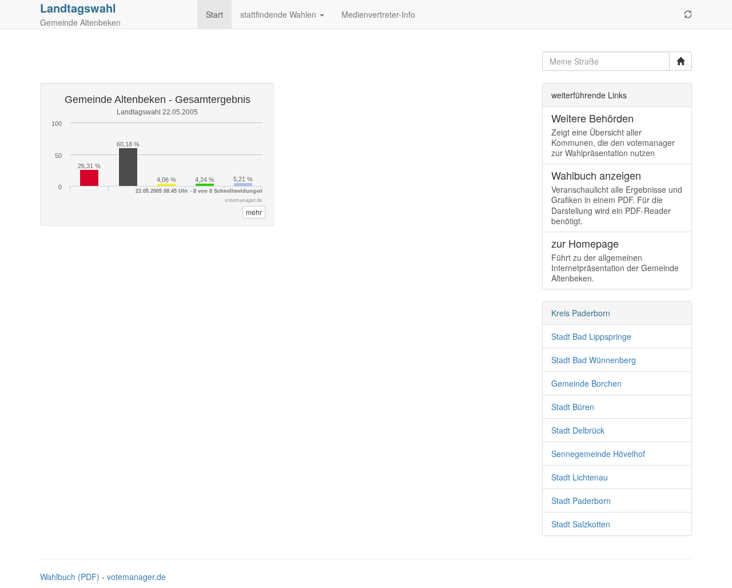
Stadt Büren (572, 406)
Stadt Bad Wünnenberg (593, 359)
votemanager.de (136, 576)
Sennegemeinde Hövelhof (598, 453)
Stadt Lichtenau (579, 477)
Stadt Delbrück (577, 430)
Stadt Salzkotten (580, 524)
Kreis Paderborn (580, 313)
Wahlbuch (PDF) (70, 576)
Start (214, 14)
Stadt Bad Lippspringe (591, 336)
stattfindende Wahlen (279, 14)
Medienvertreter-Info (378, 14)
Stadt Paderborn (581, 500)
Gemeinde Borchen (586, 383)
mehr (254, 212)
